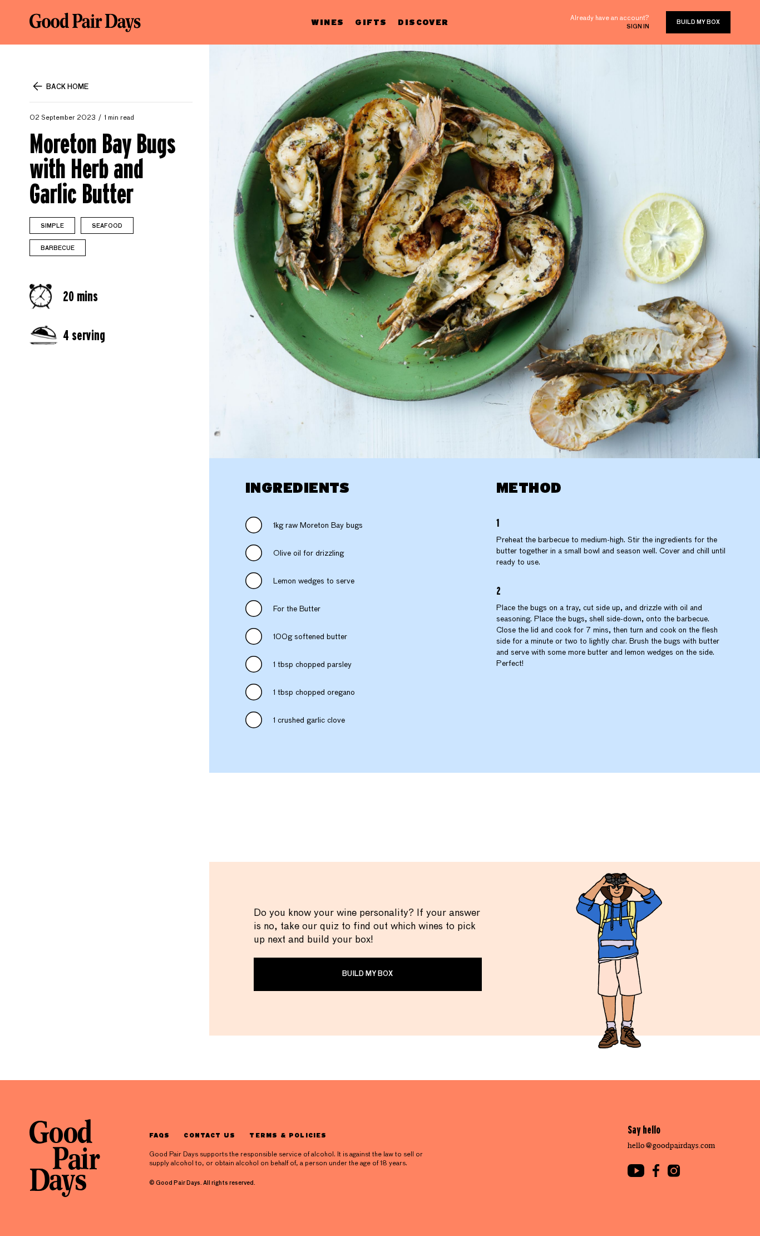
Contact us (209, 1135)
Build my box (698, 22)
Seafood (107, 226)
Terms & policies (288, 1135)
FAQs (159, 1135)
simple (52, 226)
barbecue (58, 248)
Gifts (371, 22)
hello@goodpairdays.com (671, 1145)
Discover (423, 22)
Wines (327, 22)
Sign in (637, 27)
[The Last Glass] (85, 22)
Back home (67, 87)
